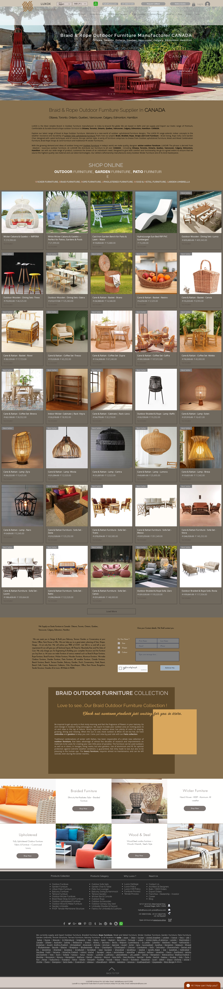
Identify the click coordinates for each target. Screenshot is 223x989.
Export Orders (155, 891)
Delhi (151, 947)
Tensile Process (131, 894)
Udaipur (90, 962)
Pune (187, 957)
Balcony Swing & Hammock (105, 891)
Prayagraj (66, 959)
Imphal (91, 952)
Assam (49, 945)
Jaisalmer (160, 952)
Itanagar (100, 952)
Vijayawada (157, 962)
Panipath (91, 959)
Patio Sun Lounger (100, 889)
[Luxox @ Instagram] (90, 923)
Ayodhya (158, 945)
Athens (96, 942)
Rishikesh (135, 959)
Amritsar (106, 945)
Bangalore (169, 945)
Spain (103, 940)
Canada (39, 942)
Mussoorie (50, 957)
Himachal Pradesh (70, 952)
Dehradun (160, 947)
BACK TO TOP (112, 973)
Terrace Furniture (60, 894)
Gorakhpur (131, 949)
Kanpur (74, 954)
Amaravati (87, 945)
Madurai (98, 957)
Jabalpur (141, 952)
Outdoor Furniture (60, 884)
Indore (83, 952)
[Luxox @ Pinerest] (85, 923)
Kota (52, 954)
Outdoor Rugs (98, 899)
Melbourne (77, 942)
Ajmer (131, 945)
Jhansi (169, 952)
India (119, 937)
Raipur (117, 959)
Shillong (177, 959)
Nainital (140, 957)
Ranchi (126, 959)
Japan (126, 937)
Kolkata (66, 954)
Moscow (56, 940)
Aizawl (124, 945)
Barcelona (121, 940)
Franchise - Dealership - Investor (164, 894)
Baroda (55, 947)
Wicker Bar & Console (102, 896)
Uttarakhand (101, 962)
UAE (187, 937)
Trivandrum (80, 962)
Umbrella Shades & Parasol (104, 906)
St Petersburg (68, 940)
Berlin (115, 942)
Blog (151, 899)
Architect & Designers (159, 886)
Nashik (156, 957)
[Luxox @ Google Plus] (74, 923)
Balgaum (179, 945)
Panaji (44, 959)
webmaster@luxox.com (138, 983)
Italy (89, 940)
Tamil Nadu (68, 962)
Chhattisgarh (119, 947)
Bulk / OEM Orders (158, 889)
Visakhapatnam (143, 962)
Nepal (174, 942)
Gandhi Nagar (154, 949)
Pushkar (100, 959)
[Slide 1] (109, 94)
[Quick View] (22, 212)
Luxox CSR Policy (132, 889)
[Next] (206, 53)
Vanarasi (131, 962)
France (174, 937)
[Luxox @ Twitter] (69, 923)
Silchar (187, 959)
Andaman (40, 945)
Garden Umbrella (60, 906)
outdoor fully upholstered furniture (80, 135)
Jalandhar (131, 952)
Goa (164, 949)
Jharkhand (178, 952)
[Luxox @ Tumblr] (95, 923)
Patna (74, 959)
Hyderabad (184, 949)
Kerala (90, 954)
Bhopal (188, 945)
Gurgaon (108, 949)
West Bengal (169, 962)
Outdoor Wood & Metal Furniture (67, 904)
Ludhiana (109, 954)
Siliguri (170, 959)
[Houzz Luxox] (116, 923)
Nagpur (164, 957)
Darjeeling (46, 949)
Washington (184, 940)
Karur (82, 954)
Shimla (39, 962)
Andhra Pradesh (61, 945)
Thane (47, 962)
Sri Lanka (146, 942)
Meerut (107, 957)
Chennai (131, 947)
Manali (89, 957)
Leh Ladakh (135, 954)
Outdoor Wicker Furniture (63, 896)
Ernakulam (79, 949)
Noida (148, 957)
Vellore (112, 962)
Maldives (166, 942)
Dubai (39, 940)
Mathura (80, 957)
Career (152, 896)
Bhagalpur (73, 947)
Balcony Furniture (60, 891)
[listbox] (80, 4)
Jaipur (109, 952)
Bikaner (64, 947)
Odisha (145, 954)
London (166, 937)
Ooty (181, 957)
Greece (88, 942)
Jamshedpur (118, 952)
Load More (111, 611)
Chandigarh (107, 947)
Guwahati (173, 949)
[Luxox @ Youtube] (80, 923)
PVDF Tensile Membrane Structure (68, 908)
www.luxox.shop (159, 920)
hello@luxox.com (144, 910)
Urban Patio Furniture (62, 889)
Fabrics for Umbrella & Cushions (107, 908)
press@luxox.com (159, 910)
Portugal (131, 940)
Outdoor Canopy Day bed (104, 904)
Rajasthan (145, 959)
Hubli (48, 952)
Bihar (97, 947)
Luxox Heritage (131, 884)
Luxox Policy (130, 886)
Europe (141, 937)
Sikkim (162, 959)
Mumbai (39, 957)
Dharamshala (173, 947)
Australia (58, 942)
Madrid (111, 940)
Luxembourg (133, 942)
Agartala (115, 945)
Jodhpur (150, 952)
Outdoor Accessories (101, 901)
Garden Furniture (59, 886)
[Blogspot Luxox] (111, 923)
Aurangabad (147, 945)
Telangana (56, 962)
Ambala (97, 945)
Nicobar (173, 957)
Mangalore (155, 954)
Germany (106, 942)
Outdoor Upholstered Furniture (66, 901)
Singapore (80, 940)
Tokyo (133, 937)
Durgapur (68, 949)
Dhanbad (57, 949)
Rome (96, 940)
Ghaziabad (119, 949)
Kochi (58, 954)
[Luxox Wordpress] (105, 923)
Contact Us (154, 884)
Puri (38, 959)
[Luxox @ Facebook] (64, 923)
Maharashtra (167, 954)
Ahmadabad (75, 945)
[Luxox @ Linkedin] (100, 923)
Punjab (109, 959)
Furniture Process (132, 891)
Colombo (156, 942)
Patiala (82, 959)
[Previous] (17, 53)
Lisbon (140, 940)
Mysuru (60, 957)
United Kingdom (153, 937)
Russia (47, 940)
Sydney (67, 942)
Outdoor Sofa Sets (100, 884)
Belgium (123, 942)
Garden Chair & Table (101, 886)
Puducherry (54, 959)
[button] (153, 3)
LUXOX (46, 4)
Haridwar (40, 952)
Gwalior (142, 949)
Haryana (56, 952)
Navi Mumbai (129, 957)
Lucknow (99, 954)
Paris (182, 937)
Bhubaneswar (44, 947)
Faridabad (91, 949)
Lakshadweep (122, 954)
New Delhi (116, 957)
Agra (138, 945)
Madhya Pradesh (182, 954)
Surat (154, 959)
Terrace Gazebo (99, 894)
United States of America (157, 940)
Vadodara (121, 962)
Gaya (100, 949)
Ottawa (48, 942)
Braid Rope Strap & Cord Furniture (67, 899)
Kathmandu (184, 942)
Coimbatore (142, 947)
